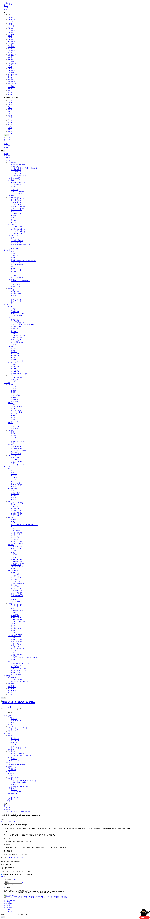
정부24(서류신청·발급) (18, 199)
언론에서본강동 (16, 410)
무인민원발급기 (16, 204)
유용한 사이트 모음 (17, 672)
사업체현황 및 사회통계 (18, 450)
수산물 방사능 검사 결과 (18, 543)
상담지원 (14, 222)
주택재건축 (14, 607)
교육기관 (14, 434)
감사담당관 (11, 19)
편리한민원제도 (16, 170)
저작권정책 (11, 683)
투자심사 (14, 359)
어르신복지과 (12, 65)
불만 (21, 874)
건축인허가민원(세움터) (18, 206)
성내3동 (10, 122)
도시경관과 (11, 37)
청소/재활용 (14, 536)
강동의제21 (14, 519)
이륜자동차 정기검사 (17, 193)
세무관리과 (11, 59)
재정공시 (14, 352)
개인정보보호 (12, 678)
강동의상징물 (15, 394)
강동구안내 (11, 384)
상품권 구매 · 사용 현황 (18, 335)
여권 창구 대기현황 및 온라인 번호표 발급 (24, 168)
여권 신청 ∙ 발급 (16, 184)
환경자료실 (14, 539)
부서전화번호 (8, 911)
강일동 (10, 100)
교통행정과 (11, 30)
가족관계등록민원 (16, 201)
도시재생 (14, 623)
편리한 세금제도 (16, 674)
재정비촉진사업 (16, 617)
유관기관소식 (15, 421)
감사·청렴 (14, 344)
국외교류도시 (15, 459)
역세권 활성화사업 (17, 634)
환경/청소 (11, 517)
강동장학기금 (15, 508)
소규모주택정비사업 (17, 610)
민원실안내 (14, 166)
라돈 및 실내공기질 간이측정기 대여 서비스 (24, 525)
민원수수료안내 (16, 171)
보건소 (6, 6)
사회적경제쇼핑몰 (16, 654)
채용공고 (14, 415)
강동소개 (7, 383)
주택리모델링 (15, 614)
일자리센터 (14, 637)
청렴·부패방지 (15, 248)
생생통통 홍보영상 (17, 406)
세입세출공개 (15, 355)
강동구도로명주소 (16, 546)
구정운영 (10, 306)
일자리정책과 (12, 68)
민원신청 (14, 219)
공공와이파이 (15, 557)
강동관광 (14, 490)
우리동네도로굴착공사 (18, 628)
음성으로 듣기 (12, 821)
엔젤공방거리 (15, 652)
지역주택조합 (15, 616)
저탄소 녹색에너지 (17, 534)
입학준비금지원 (16, 510)
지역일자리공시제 (16, 639)
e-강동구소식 (15, 424)
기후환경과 (11, 34)
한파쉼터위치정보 (16, 594)
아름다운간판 (15, 528)
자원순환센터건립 (16, 532)
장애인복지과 (12, 72)
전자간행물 (14, 428)
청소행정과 (11, 87)
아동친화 (14, 479)
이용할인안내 (15, 463)
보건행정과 (11, 48)
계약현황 (14, 368)
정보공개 (10, 317)
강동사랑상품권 (16, 645)
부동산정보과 (12, 54)
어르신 (13, 481)
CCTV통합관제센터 (17, 596)
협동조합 (14, 650)
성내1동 (10, 119)
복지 (9, 468)
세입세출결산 (15, 353)
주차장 (13, 568)
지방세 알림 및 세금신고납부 (20, 663)
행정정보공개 (15, 319)
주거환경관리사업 (16, 619)
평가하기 (3, 876)
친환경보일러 (15, 537)
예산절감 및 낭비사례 (17, 361)
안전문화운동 (15, 579)
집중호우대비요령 (16, 590)
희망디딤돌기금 (16, 299)
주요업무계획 (15, 312)
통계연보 (14, 452)
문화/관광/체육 (12, 488)
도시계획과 (11, 39)
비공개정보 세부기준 (17, 323)
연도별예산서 (15, 350)
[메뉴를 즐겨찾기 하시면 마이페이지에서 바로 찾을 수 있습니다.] (1, 819)
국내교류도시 (15, 457)
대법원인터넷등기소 (17, 208)
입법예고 (14, 417)
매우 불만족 (28, 874)
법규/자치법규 (12, 375)
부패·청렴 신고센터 (14, 235)
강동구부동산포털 (16, 559)
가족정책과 (11, 17)
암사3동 (10, 128)
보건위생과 (11, 45)
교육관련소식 (15, 515)
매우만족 (5, 874)
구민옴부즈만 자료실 (17, 233)
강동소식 (14, 404)
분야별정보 (7, 466)
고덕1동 (10, 102)
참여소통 (7, 250)
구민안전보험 (15, 586)
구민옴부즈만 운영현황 (18, 230)
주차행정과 (11, 81)
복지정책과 (11, 52)
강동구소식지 (15, 426)
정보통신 (14, 186)
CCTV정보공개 (15, 341)
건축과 (10, 23)
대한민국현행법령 (16, 377)
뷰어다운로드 (12, 690)
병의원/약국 (14, 435)
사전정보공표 (15, 321)
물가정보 (14, 656)
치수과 (10, 88)
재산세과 (10, 79)
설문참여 (14, 275)
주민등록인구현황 (16, 448)
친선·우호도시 (12, 455)
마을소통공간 (12, 279)
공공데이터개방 (16, 339)
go (15, 879)
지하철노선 (14, 554)
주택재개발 (14, 608)
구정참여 (10, 266)
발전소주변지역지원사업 (18, 541)
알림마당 (14, 572)
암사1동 (10, 124)
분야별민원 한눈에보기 (18, 182)
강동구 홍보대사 (16, 395)
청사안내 (14, 388)
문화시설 (14, 499)
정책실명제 (14, 328)
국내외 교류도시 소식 (17, 465)
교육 (9, 501)
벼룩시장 (14, 257)
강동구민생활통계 (16, 446)
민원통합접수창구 (16, 213)
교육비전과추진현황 (17, 503)
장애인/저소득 (15, 483)
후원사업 (14, 295)
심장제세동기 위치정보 (18, 441)
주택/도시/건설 (12, 603)
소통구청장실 (8, 4)
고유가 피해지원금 (17, 315)
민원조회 (14, 221)
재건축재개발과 (12, 74)
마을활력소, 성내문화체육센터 (20, 281)
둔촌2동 (10, 109)
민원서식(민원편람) (14, 179)
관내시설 (10, 430)
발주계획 (14, 364)
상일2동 (10, 117)
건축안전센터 (12, 25)
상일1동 (10, 115)
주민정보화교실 (16, 512)
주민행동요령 (15, 576)
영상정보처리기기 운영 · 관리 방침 (21, 681)
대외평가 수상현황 (17, 412)
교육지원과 (11, 28)
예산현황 (14, 348)
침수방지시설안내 (16, 588)
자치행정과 (11, 70)
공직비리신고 (15, 239)
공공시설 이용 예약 (17, 262)
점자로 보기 (4, 821)
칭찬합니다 (14, 272)
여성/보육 (14, 477)
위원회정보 (14, 332)
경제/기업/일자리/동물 (14, 636)
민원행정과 (11, 43)
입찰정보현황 (15, 366)
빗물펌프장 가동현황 (17, 583)
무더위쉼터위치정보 (17, 592)
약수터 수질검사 (16, 530)
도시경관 (14, 632)
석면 (12, 526)
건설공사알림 (15, 627)
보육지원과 (11, 50)
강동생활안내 (15, 397)
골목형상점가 (15, 647)
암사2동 (10, 126)
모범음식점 (14, 439)
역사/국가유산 (15, 492)
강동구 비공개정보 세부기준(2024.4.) (22, 324)
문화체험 (14, 497)
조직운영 (14, 310)
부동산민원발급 (16, 202)
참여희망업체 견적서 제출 (19, 374)
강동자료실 (14, 401)
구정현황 (14, 308)
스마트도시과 (12, 61)
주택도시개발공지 (16, 605)
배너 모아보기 (15, 177)
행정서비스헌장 (16, 173)
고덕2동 (10, 104)
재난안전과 (11, 76)
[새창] (10, 895)
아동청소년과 (12, 63)
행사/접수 (14, 253)
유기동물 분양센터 (17, 293)
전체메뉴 (7, 147)
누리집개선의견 (12, 692)
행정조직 (14, 386)
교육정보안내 (15, 506)
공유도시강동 (12, 282)
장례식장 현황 (15, 601)
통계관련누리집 (16, 454)
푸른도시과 (11, 90)
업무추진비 (14, 333)
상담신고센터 (12, 211)
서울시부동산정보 (16, 561)
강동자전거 (14, 552)
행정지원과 (11, 92)
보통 (16, 874)
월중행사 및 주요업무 (17, 313)
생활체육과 (11, 58)
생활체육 (14, 495)
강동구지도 (14, 390)
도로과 (10, 36)
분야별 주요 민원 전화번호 (19, 164)
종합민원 (7, 161)
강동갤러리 (14, 399)
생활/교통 (11, 545)
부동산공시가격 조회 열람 (19, 668)
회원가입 (7, 145)
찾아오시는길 (12, 687)
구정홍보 (10, 423)
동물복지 (14, 659)
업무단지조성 (15, 630)
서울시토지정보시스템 (18, 563)
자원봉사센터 (15, 292)
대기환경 (14, 523)
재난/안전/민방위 (13, 570)
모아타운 (14, 612)
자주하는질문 (12, 195)
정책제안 (14, 268)
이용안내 (7, 676)
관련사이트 (14, 599)
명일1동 (10, 111)
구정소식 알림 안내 (17, 264)
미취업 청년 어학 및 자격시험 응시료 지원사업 (25, 657)
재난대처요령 (15, 574)
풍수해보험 (14, 585)
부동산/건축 (14, 190)
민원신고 (14, 217)
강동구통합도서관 (16, 514)
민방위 (13, 597)
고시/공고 (14, 414)
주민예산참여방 (16, 270)
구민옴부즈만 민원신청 (18, 232)
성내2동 (10, 120)
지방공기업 (14, 357)
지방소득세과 (12, 83)
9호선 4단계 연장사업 (17, 566)
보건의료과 (11, 47)
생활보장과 (11, 56)
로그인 (6, 144)
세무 (12, 188)
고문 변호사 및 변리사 (18, 343)
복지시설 (14, 437)
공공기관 (14, 432)
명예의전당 (14, 273)
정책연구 (14, 330)
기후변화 (14, 521)
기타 (12, 443)
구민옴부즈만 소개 (17, 226)
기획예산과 (11, 32)
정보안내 (14, 472)
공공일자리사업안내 (17, 641)
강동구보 (14, 419)
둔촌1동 (10, 108)
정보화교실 (14, 255)
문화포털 (7, 137)
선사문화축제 (15, 494)
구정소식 (10, 403)
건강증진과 (11, 21)
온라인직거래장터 (16, 461)
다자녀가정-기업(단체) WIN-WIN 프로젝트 (17, 811)
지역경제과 (11, 85)
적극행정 (14, 246)
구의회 (6, 7)
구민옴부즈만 (12, 224)
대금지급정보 (15, 370)
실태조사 (14, 625)
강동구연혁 (14, 392)
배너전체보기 (12, 688)
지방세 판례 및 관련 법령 (18, 670)
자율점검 (10, 303)
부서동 (6, 9)
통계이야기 (11, 444)
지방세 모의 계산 (16, 665)
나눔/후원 (11, 288)
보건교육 (14, 259)
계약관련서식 (15, 372)
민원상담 (14, 215)
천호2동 (10, 131)
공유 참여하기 (15, 286)
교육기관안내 (15, 505)
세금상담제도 (15, 667)
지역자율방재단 (16, 577)
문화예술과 (11, 41)
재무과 (10, 78)
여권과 (10, 67)
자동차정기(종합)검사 (17, 191)
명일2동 (10, 113)
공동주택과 (11, 27)
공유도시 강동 (15, 284)
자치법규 (14, 381)
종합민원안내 (12, 162)
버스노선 (14, 550)
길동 (9, 106)
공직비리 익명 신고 (17, 241)
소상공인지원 (15, 643)
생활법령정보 (15, 379)
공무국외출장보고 (16, 337)
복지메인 (14, 470)
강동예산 (10, 346)
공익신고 (14, 237)
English (6, 141)
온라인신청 (11, 252)
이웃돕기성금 (15, 297)
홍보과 (10, 94)
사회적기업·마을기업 (17, 648)
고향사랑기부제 (16, 301)
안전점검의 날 (15, 581)
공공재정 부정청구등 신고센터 (20, 244)
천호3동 (10, 133)
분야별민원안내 (12, 181)
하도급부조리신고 (16, 242)
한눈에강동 (7, 139)
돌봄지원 (14, 486)
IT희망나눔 (14, 290)
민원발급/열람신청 (13, 197)
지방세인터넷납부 (16, 210)
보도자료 (14, 408)
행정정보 (7, 304)
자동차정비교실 (16, 565)
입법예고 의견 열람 (17, 277)
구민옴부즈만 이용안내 (18, 228)
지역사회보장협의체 (17, 485)
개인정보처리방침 (16, 679)
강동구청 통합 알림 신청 (18, 175)
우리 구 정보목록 (16, 326)
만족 (11, 874)
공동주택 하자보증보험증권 (19, 621)
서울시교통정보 (16, 548)
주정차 (13, 556)
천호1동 (10, 129)
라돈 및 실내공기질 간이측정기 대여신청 (23, 261)
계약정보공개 (12, 363)
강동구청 (7, 2)
